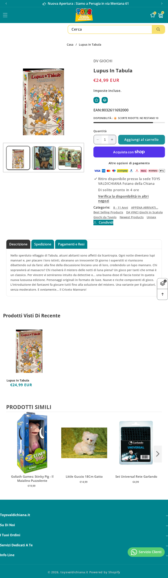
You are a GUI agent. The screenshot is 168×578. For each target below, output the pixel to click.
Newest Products (132, 217)
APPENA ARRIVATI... (144, 207)
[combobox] (116, 29)
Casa (70, 44)
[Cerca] (158, 29)
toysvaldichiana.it (74, 572)
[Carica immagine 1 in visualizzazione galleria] (18, 158)
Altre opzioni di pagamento (129, 163)
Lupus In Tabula (18, 380)
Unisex (151, 217)
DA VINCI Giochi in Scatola (144, 212)
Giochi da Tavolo (105, 217)
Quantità (100, 131)
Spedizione (42, 244)
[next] (158, 454)
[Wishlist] (96, 100)
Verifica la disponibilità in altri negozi (123, 198)
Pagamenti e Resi (71, 244)
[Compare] (105, 100)
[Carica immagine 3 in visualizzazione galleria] (70, 158)
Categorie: (101, 207)
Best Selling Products (108, 212)
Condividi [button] (106, 222)
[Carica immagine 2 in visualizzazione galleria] (44, 158)
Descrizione (18, 244)
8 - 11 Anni (120, 207)
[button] (162, 3)
